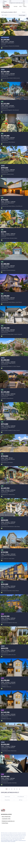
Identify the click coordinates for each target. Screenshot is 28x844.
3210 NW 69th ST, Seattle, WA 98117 (7, 138)
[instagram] (24, 1)
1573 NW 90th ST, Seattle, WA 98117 (7, 42)
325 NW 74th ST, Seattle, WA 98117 (7, 491)
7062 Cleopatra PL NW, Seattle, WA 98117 (8, 555)
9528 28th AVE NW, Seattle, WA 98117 (8, 619)
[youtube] (10, 828)
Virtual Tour (7, 800)
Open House (7, 796)
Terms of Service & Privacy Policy (7, 840)
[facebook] (2, 828)
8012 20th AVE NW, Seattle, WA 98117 (8, 523)
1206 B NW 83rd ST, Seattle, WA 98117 (8, 587)
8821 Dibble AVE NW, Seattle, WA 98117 (8, 683)
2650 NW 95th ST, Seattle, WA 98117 (7, 202)
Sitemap (9, 841)
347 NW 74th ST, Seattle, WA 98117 (7, 395)
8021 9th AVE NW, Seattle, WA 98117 (7, 299)
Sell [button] (25, 6)
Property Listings (4, 841)
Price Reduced (21, 796)
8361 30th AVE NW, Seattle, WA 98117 (8, 651)
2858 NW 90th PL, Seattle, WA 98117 (7, 267)
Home (15, 6)
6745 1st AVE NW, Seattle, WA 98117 (7, 171)
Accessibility (13, 841)
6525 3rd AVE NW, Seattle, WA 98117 (7, 331)
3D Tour (20, 800)
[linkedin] (4, 828)
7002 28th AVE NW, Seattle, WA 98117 (8, 235)
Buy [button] (20, 6)
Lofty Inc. (7, 839)
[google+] (12, 828)
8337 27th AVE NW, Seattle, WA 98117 (8, 459)
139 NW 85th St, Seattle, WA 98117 (7, 779)
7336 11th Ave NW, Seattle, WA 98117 (8, 747)
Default (23, 12)
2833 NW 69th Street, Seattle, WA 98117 (8, 363)
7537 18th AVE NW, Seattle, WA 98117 (8, 427)
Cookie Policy (15, 840)
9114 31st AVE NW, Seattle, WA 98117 (8, 74)
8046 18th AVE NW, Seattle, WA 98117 (8, 106)
